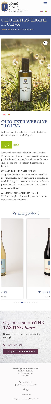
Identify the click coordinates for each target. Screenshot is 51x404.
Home (3, 30)
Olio (8, 30)
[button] (14, 302)
